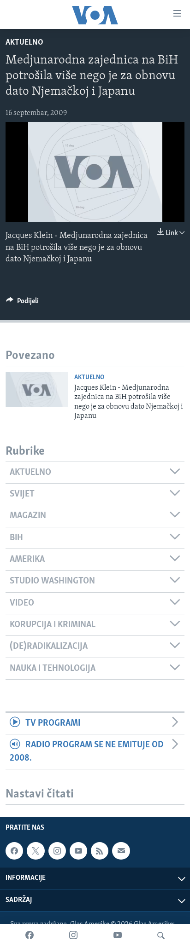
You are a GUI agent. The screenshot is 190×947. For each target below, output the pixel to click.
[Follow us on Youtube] (78, 851)
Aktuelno (24, 43)
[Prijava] (121, 851)
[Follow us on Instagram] (57, 851)
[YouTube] (117, 935)
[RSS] (99, 851)
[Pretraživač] (161, 935)
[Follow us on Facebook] (14, 851)
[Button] (22, 303)
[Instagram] (73, 935)
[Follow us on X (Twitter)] (35, 851)
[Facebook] (29, 935)
